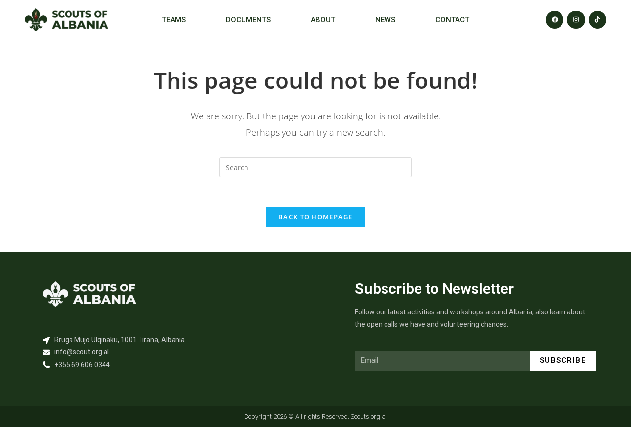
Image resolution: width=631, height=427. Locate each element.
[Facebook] (554, 20)
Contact (452, 19)
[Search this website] (315, 166)
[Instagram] (576, 20)
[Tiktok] (597, 20)
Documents (248, 19)
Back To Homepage (315, 216)
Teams (174, 19)
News (385, 19)
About (323, 19)
